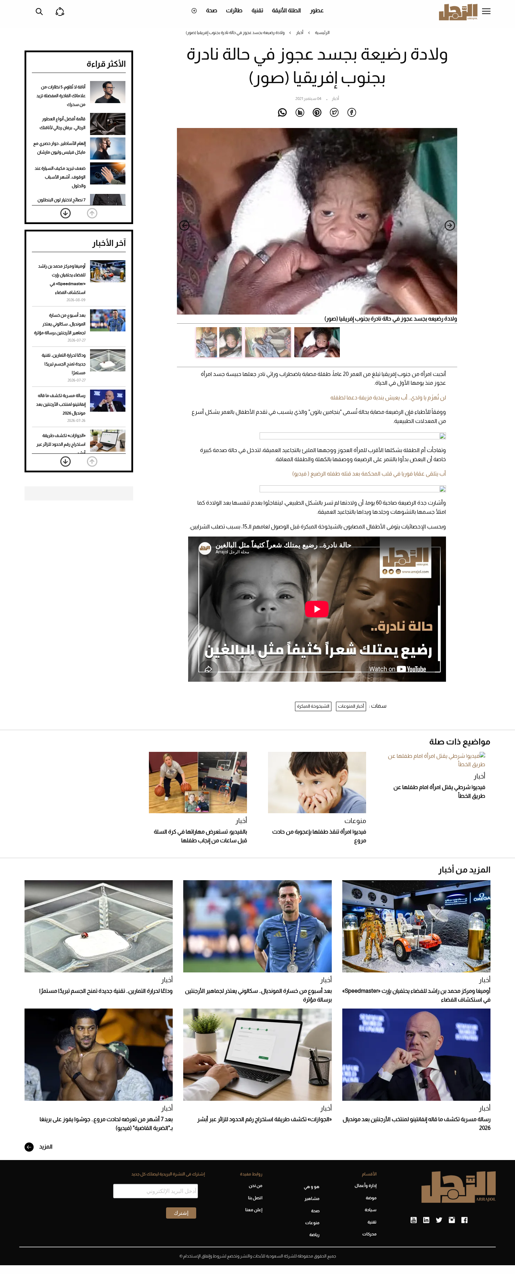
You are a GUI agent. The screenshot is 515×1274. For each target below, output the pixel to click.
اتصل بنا (255, 1197)
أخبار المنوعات (351, 706)
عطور (317, 10)
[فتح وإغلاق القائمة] (486, 11)
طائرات (234, 10)
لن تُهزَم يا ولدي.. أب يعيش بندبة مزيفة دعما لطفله (388, 397)
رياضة (314, 1234)
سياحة (371, 1209)
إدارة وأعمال (366, 1185)
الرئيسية (322, 32)
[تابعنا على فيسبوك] (464, 1220)
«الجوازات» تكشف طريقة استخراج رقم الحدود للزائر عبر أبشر (60, 444)
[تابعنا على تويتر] (439, 1220)
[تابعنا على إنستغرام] (452, 1220)
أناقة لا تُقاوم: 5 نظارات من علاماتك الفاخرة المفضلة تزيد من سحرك (60, 96)
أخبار (299, 32)
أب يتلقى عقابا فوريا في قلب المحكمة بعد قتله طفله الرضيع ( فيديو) (369, 474)
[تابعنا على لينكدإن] (426, 1220)
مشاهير (312, 1198)
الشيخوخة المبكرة (313, 706)
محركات (369, 1234)
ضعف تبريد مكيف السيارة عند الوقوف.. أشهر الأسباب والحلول (60, 177)
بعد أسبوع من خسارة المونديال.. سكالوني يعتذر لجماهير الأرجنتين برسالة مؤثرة (59, 324)
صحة (211, 10)
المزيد (45, 1147)
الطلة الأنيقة (286, 10)
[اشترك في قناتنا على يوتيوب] (414, 1220)
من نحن (255, 1185)
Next (184, 225)
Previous (449, 225)
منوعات (355, 820)
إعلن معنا (253, 1209)
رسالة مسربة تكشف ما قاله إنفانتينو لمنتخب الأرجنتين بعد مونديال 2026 (60, 404)
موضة (371, 1197)
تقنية (257, 10)
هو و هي (312, 1186)
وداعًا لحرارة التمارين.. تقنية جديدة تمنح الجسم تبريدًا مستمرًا (63, 364)
